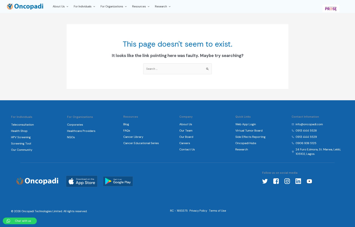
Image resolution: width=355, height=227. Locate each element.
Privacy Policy (198, 211)
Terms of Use (217, 211)
